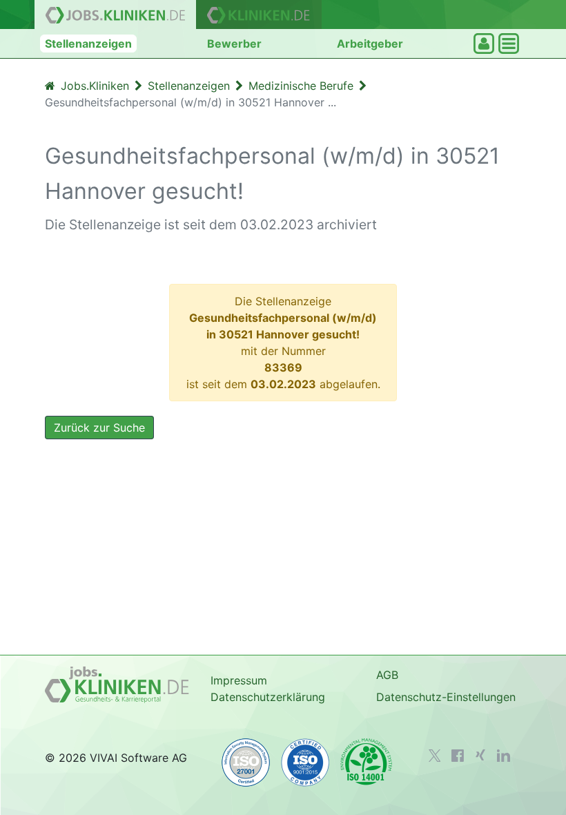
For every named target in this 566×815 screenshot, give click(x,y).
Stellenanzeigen (88, 43)
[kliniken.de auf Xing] (480, 754)
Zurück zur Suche (99, 427)
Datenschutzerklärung (268, 697)
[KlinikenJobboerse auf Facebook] (457, 755)
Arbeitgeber (370, 43)
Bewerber (234, 43)
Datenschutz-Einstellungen (446, 697)
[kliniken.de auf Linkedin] (503, 755)
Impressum (239, 680)
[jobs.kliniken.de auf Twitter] (435, 755)
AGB (387, 675)
